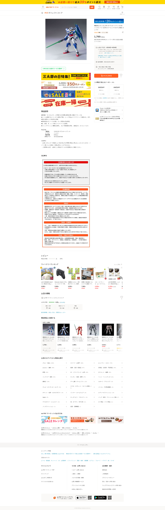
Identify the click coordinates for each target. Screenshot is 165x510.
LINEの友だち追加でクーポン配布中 (52, 68)
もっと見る (117, 264)
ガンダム (75, 427)
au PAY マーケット (45, 427)
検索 (92, 7)
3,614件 (62, 302)
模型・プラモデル (66, 427)
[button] (123, 32)
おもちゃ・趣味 (56, 427)
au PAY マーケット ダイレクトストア (61, 433)
